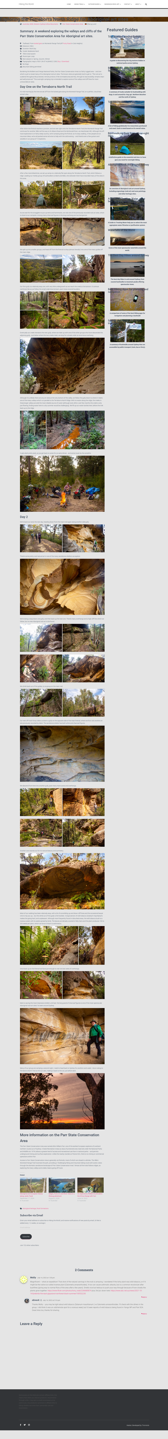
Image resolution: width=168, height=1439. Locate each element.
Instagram (29, 1425)
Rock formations (42, 1208)
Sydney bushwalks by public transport (124, 322)
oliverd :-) (36, 1300)
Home (69, 4)
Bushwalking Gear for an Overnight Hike (128, 134)
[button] (84, 4)
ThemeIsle (145, 1425)
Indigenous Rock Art (112, 4)
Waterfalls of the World (121, 230)
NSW (31, 24)
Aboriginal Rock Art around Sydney (128, 164)
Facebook (20, 1425)
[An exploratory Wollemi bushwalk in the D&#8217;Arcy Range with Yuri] (90, 1185)
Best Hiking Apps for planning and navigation (128, 290)
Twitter (25, 1425)
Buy (59, 61)
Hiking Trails (79, 4)
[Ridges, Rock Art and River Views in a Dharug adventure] (62, 1185)
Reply (145, 1297)
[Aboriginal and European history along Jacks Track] (33, 1185)
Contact (127, 4)
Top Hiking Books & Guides (124, 102)
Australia (26, 24)
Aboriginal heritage (29, 1208)
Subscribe (26, 1237)
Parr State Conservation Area (72, 24)
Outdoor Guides (94, 4)
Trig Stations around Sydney (124, 36)
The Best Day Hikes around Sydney (128, 255)
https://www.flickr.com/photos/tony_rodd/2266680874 (69, 1291)
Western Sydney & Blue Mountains (46, 24)
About (137, 4)
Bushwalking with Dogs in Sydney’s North (123, 69)
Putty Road (67, 43)
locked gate (38, 43)
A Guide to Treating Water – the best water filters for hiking (126, 200)
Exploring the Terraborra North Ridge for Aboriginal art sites (64, 19)
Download (65, 61)
